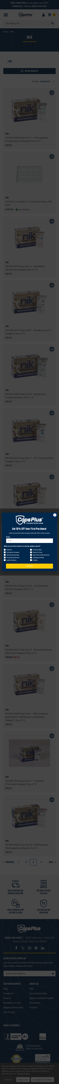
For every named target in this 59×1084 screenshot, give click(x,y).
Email (8, 537)
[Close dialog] (55, 515)
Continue (29, 566)
